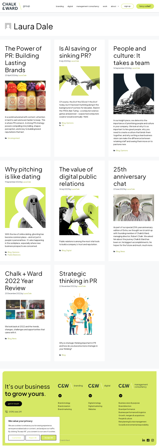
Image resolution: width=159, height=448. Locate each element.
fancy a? (145, 6)
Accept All (49, 438)
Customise (16, 438)
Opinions (70, 123)
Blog (64, 123)
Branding (60, 6)
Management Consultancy (88, 6)
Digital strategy (94, 403)
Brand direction (125, 406)
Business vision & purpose (129, 403)
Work (105, 6)
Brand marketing (65, 409)
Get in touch (13, 403)
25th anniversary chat (129, 176)
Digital (70, 6)
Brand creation (64, 406)
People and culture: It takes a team (131, 55)
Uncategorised (14, 138)
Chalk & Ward (65, 440)
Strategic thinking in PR (78, 277)
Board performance (127, 409)
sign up (127, 6)
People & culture (125, 418)
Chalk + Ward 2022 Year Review (23, 280)
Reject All (32, 438)
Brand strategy (64, 403)
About (113, 6)
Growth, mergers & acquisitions (131, 415)
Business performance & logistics (132, 412)
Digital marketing (95, 406)
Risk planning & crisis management (132, 421)
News (122, 251)
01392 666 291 (15, 411)
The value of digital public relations (78, 176)
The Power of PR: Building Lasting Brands (23, 59)
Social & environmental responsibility (134, 425)
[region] (32, 430)
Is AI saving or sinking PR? (78, 51)
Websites (92, 409)
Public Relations (14, 255)
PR (63, 125)
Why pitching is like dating (23, 172)
